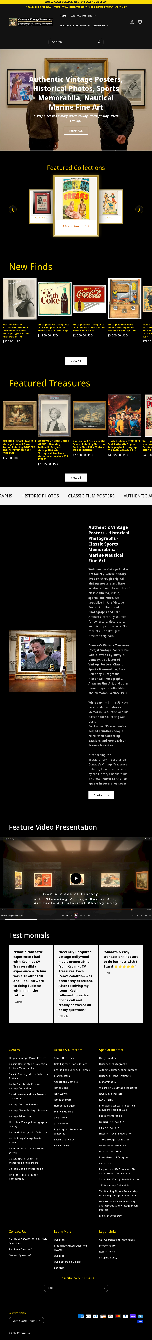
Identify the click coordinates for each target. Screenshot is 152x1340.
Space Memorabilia (110, 1115)
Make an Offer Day (110, 1215)
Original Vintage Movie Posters (27, 1058)
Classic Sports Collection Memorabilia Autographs (24, 1160)
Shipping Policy (108, 1257)
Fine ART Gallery (109, 1127)
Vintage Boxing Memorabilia (26, 1168)
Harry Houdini (107, 1058)
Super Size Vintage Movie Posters (119, 1179)
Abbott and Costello (66, 1081)
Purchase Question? (21, 1249)
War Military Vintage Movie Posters (25, 1140)
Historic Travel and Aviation (115, 1133)
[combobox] (76, 42)
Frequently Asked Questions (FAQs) (71, 1247)
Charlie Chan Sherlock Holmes (72, 1070)
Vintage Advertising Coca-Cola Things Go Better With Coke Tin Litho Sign (54, 327)
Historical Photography (113, 1064)
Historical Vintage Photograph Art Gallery (29, 1124)
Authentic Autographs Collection (28, 1132)
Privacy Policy (107, 1245)
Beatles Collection (110, 1151)
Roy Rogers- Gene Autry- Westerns (69, 1131)
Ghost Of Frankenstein (112, 1145)
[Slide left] (6, 303)
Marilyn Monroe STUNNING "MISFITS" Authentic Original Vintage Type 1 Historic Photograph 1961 (17, 330)
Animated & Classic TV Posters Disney (27, 1150)
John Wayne (61, 1093)
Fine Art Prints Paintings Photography (23, 1176)
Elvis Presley (61, 1145)
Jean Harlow (61, 1123)
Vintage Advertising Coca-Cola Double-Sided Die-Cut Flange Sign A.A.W (89, 327)
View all (76, 361)
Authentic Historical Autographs (118, 1070)
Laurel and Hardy (64, 1139)
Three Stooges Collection (114, 1139)
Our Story (59, 1239)
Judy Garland (61, 1117)
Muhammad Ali (108, 1081)
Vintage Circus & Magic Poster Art (29, 1110)
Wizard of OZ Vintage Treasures (118, 1087)
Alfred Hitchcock (64, 1058)
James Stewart (62, 1099)
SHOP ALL (76, 130)
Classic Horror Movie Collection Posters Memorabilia (28, 1066)
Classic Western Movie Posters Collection (27, 1096)
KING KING (106, 1099)
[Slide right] (145, 303)
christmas (105, 1163)
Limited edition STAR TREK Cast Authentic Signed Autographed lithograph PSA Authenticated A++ (124, 446)
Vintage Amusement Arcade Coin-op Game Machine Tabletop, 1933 (122, 327)
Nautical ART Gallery (111, 1121)
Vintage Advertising (21, 1116)
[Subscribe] (104, 1288)
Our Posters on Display (67, 1261)
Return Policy (107, 1251)
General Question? (20, 1255)
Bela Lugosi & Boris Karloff (70, 1064)
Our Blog (59, 1255)
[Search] (99, 42)
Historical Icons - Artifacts (115, 1076)
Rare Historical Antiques (113, 1157)
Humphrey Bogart (64, 1105)
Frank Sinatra (62, 1076)
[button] (83, 16)
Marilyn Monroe (63, 1111)
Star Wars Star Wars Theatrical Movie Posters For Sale (117, 1107)
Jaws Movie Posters (110, 1093)
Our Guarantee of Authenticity (117, 1239)
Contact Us (101, 795)
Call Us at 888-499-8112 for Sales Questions (29, 1241)
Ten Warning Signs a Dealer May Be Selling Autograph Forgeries (118, 1193)
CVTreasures (23, 1333)
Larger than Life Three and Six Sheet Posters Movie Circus (117, 1171)
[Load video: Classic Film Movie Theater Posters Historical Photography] (76, 878)
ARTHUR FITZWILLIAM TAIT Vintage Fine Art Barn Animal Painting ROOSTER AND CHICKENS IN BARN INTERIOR (19, 447)
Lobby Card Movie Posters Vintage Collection (24, 1086)
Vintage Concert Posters (23, 1104)
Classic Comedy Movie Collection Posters (29, 1076)
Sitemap (59, 1267)
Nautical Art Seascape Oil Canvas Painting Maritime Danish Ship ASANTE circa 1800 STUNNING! (89, 446)
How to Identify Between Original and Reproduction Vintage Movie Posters (119, 1205)
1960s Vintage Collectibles (115, 1185)
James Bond (61, 1087)
